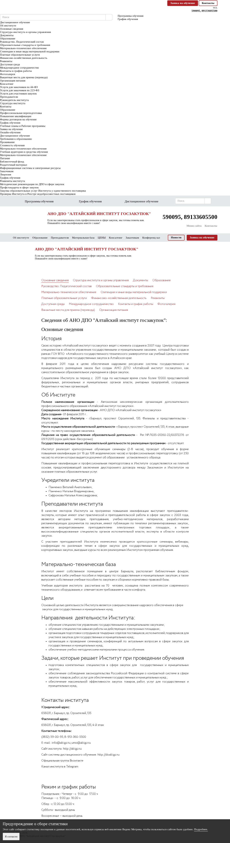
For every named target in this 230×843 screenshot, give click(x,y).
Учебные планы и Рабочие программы (22, 125)
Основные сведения (11, 28)
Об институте (8, 25)
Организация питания (12, 80)
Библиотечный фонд (12, 161)
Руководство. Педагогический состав (22, 41)
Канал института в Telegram (59, 766)
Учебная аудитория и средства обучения (24, 151)
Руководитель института (14, 100)
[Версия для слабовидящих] (163, 3)
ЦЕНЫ (102, 237)
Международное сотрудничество (19, 67)
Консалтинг (6, 83)
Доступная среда (10, 64)
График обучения (10, 122)
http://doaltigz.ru (108, 754)
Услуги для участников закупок (18, 93)
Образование (7, 38)
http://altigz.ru (72, 748)
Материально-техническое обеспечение (23, 48)
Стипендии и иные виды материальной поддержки (29, 51)
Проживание (7, 142)
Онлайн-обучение (10, 132)
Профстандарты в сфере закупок (19, 187)
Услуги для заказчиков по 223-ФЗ (19, 90)
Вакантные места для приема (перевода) (24, 77)
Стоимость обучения (12, 145)
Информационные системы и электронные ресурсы (30, 168)
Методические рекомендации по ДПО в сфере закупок (32, 184)
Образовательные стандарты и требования (25, 45)
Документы (6, 35)
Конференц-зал (151, 237)
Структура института (12, 103)
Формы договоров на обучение (18, 119)
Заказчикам (6, 171)
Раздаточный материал (13, 164)
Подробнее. (201, 829)
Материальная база (83, 237)
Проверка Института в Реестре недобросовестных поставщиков (37, 193)
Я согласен (11, 836)
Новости (176, 237)
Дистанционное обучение (15, 135)
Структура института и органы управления (25, 32)
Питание (5, 158)
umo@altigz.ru (81, 742)
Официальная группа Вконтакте (62, 760)
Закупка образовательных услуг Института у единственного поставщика (43, 190)
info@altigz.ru (61, 742)
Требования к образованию (16, 138)
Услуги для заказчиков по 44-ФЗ (19, 87)
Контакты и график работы (16, 70)
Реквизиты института (12, 181)
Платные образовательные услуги (20, 54)
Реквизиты (6, 61)
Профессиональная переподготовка (21, 113)
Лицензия (5, 174)
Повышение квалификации (15, 116)
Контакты (208, 3)
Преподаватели (9, 96)
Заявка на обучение (182, 3)
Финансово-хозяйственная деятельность (23, 57)
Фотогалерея (7, 74)
